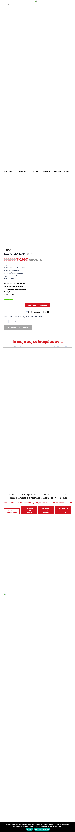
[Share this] (11, 321)
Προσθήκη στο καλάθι (37, 305)
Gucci (8, 250)
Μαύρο (19, 284)
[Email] (11, 642)
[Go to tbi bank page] (37, 310)
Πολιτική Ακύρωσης (13, 804)
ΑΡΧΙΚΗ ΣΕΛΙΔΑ (9, 171)
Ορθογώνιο (12, 289)
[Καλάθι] (71, 3)
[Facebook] (5, 642)
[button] (3, 4)
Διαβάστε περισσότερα (42, 829)
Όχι (12, 294)
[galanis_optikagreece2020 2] (37, 4)
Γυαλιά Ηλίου (23, 171)
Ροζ (24, 284)
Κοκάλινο (19, 286)
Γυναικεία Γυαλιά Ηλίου (40, 171)
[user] (9, 4)
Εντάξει (29, 829)
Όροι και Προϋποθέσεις (15, 783)
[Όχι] (73, 827)
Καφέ (11, 292)
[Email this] (6, 321)
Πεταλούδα (21, 289)
